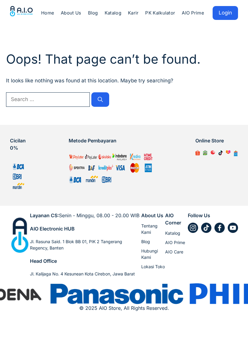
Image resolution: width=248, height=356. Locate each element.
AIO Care (174, 251)
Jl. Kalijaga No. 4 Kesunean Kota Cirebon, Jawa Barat (82, 273)
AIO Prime (193, 13)
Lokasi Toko (153, 266)
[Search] (100, 99)
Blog (93, 13)
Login (225, 13)
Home (47, 13)
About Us (71, 13)
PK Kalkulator (160, 13)
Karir (133, 13)
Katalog (113, 13)
